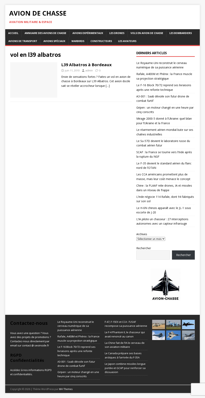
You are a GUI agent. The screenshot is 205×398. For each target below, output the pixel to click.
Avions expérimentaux (87, 33)
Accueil (13, 33)
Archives (141, 234)
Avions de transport (22, 41)
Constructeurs (101, 41)
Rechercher (143, 248)
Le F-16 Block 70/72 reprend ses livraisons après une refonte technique (76, 351)
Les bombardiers (180, 33)
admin (89, 70)
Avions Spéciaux (54, 41)
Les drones (116, 33)
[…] (108, 86)
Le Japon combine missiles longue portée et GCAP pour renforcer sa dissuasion (125, 368)
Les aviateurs (127, 41)
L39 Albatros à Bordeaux (86, 64)
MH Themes (65, 389)
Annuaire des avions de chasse (45, 33)
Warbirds (77, 41)
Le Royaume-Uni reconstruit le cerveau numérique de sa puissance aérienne (75, 326)
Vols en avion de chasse (147, 33)
